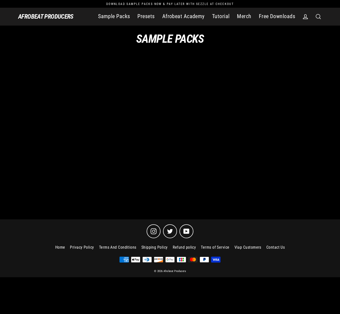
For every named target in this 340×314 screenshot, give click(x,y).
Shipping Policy (154, 247)
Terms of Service (215, 247)
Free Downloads (277, 16)
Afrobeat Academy (183, 16)
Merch (244, 16)
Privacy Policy (82, 247)
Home (60, 247)
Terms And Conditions (117, 247)
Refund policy (184, 247)
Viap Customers (247, 247)
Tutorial (221, 16)
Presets (146, 16)
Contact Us (275, 247)
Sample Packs (114, 16)
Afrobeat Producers (45, 16)
